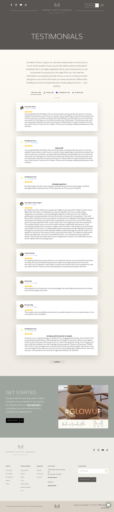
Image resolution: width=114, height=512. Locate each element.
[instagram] (16, 5)
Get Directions (52, 477)
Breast (23, 474)
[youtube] (21, 5)
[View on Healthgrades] (22, 142)
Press (7, 484)
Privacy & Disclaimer (81, 505)
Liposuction (24, 470)
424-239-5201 (33, 405)
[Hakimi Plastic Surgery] (57, 8)
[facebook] (11, 5)
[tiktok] (26, 5)
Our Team (9, 470)
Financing (40, 474)
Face (22, 480)
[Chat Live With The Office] (108, 510)
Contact (39, 477)
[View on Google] (22, 108)
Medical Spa (25, 484)
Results (39, 470)
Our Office (9, 474)
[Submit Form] (106, 471)
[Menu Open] (102, 5)
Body (22, 477)
